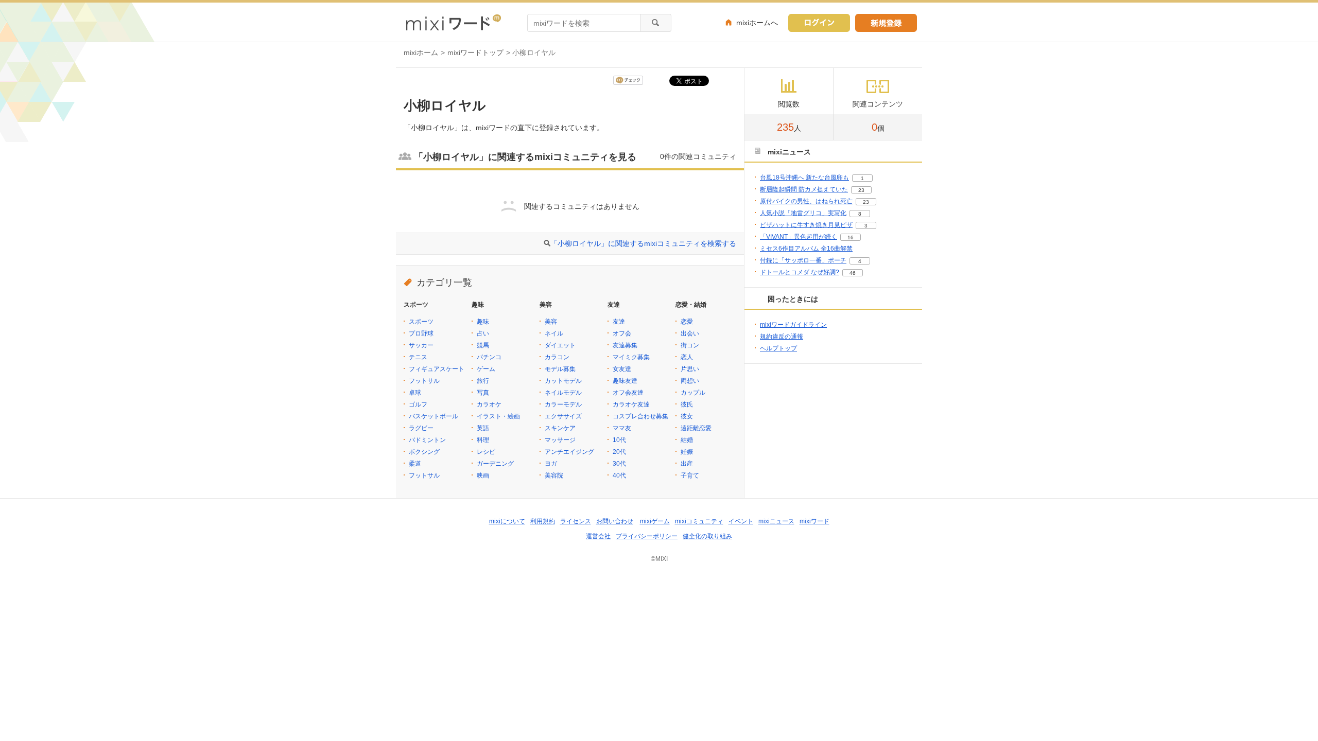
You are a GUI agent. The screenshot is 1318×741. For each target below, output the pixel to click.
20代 (619, 451)
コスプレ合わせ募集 (640, 416)
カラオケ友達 (631, 404)
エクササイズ (563, 416)
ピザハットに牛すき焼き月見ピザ (806, 224)
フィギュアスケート (436, 369)
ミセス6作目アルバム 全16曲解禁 (806, 248)
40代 (619, 475)
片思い (690, 369)
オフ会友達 (628, 392)
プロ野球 (421, 333)
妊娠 (687, 451)
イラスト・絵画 (498, 416)
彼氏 (687, 404)
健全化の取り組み (707, 536)
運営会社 (598, 536)
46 (852, 273)
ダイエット (560, 345)
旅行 (483, 380)
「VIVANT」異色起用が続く (798, 236)
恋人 (687, 357)
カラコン (557, 357)
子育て (690, 475)
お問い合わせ (614, 521)
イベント (741, 521)
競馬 (483, 345)
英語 (483, 428)
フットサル (424, 380)
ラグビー (421, 428)
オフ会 (622, 333)
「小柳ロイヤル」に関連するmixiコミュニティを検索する (643, 243)
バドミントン (427, 440)
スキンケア (560, 428)
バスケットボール (433, 416)
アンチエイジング (569, 451)
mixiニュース (776, 521)
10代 (619, 440)
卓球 (415, 392)
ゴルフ (418, 404)
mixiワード (814, 521)
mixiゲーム (655, 521)
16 (850, 237)
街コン (690, 345)
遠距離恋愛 (696, 428)
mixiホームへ (757, 23)
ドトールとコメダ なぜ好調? (799, 272)
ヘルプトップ (778, 348)
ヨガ (551, 463)
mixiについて (507, 521)
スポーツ (421, 321)
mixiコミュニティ (699, 521)
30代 (619, 463)
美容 (551, 321)
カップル (693, 392)
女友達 (622, 369)
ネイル (554, 333)
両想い (690, 380)
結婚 (687, 440)
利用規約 (542, 521)
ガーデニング (495, 463)
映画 (483, 475)
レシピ (486, 451)
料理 (483, 440)
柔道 (415, 463)
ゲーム (486, 369)
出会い (690, 333)
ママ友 (622, 428)
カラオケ (489, 404)
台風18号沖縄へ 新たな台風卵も (804, 177)
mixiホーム (421, 52)
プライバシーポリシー (647, 536)
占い (483, 333)
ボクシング (424, 451)
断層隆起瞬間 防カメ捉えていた (804, 189)
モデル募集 (560, 369)
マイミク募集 (631, 357)
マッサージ (560, 440)
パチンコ (489, 357)
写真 (483, 392)
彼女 (687, 416)
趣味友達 (625, 380)
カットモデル (563, 380)
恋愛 (687, 321)
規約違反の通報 (781, 336)
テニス (418, 357)
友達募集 (625, 345)
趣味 (483, 321)
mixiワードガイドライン (793, 324)
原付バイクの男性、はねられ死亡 (806, 201)
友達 (619, 321)
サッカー (421, 345)
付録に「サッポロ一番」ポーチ (803, 260)
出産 (687, 463)
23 (861, 190)
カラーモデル (563, 404)
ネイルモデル (563, 392)
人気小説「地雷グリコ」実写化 (803, 213)
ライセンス (575, 521)
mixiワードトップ (475, 52)
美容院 (554, 475)
